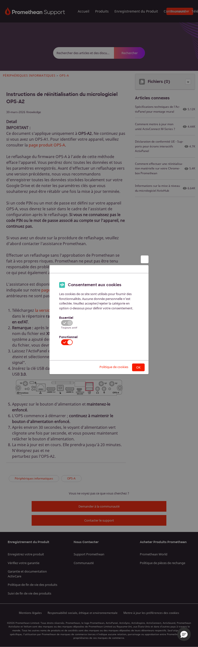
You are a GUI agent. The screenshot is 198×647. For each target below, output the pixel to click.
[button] (184, 634)
